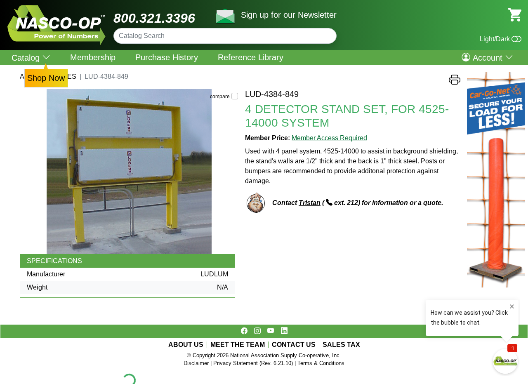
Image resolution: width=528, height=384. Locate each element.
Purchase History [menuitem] (166, 57)
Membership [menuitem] (93, 57)
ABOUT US (185, 345)
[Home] (57, 8)
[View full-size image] (129, 171)
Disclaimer (196, 363)
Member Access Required (329, 137)
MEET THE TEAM (237, 345)
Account (487, 57)
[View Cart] (514, 14)
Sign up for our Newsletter (289, 14)
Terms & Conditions (320, 363)
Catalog (27, 57)
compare (220, 96)
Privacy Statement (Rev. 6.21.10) (253, 363)
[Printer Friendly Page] (454, 81)
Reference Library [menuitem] (250, 57)
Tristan (310, 202)
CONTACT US (294, 345)
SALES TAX (341, 345)
